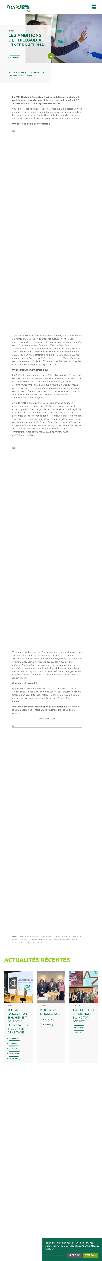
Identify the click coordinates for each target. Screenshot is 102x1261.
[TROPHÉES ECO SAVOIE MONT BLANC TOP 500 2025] (83, 987)
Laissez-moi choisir (55, 1255)
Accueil (11, 73)
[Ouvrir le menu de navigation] (94, 7)
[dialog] (72, 1249)
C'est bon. (90, 1255)
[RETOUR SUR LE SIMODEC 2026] (51, 987)
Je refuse (74, 1255)
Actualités (22, 73)
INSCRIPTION (47, 718)
